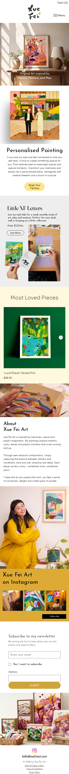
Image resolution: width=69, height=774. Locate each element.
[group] (34, 343)
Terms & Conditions (34, 769)
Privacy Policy (34, 772)
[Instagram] (34, 751)
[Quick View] (34, 337)
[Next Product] (61, 337)
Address (12, 671)
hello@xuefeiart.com (34, 756)
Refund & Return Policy (34, 766)
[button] (63, 2)
